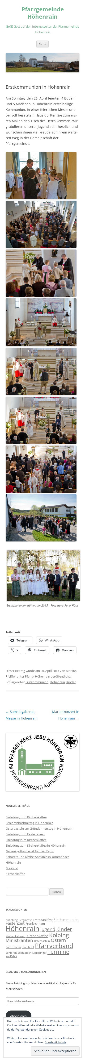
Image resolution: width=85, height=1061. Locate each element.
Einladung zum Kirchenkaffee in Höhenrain (36, 845)
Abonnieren (18, 1016)
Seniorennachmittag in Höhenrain (29, 823)
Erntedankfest (43, 920)
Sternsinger (39, 952)
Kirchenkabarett (16, 936)
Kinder (71, 682)
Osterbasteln (42, 941)
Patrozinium (13, 947)
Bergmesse (25, 920)
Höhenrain (57, 682)
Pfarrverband (54, 945)
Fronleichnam (35, 923)
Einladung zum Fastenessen (25, 834)
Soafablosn (24, 952)
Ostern (58, 940)
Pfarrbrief (28, 947)
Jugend (47, 929)
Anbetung (12, 920)
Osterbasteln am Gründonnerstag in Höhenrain (39, 828)
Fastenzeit (15, 923)
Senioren (11, 952)
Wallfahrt (11, 956)
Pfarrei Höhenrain (37, 676)
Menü (42, 44)
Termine (58, 951)
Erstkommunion (37, 682)
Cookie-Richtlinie (55, 1042)
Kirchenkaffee (15, 874)
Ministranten (19, 940)
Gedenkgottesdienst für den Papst (30, 851)
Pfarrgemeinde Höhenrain (42, 13)
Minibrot (12, 868)
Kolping (59, 935)
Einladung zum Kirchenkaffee (26, 817)
